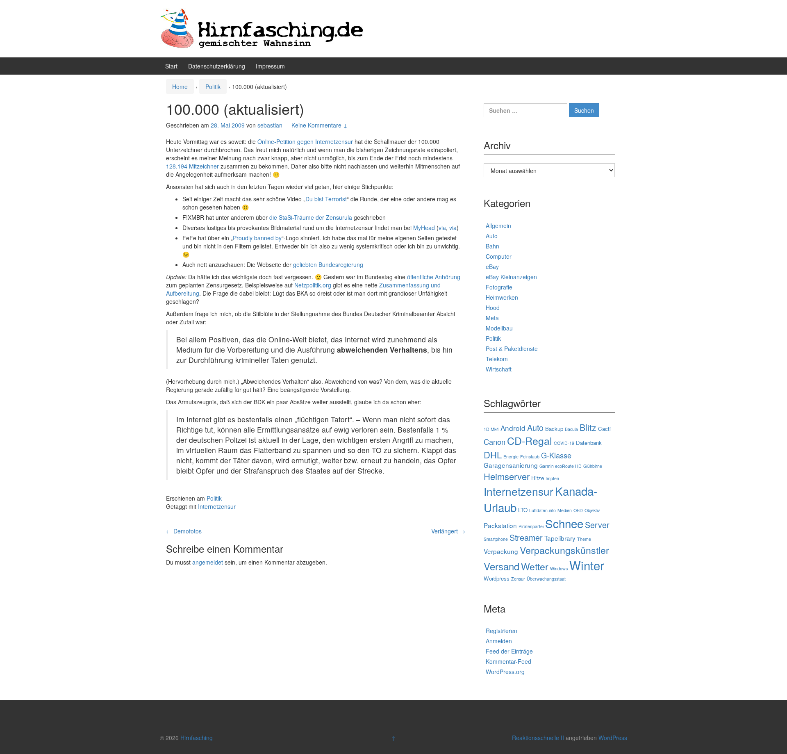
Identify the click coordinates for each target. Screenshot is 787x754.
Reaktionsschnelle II (538, 737)
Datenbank (589, 442)
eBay (492, 266)
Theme (584, 539)
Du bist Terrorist (326, 199)
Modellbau (499, 328)
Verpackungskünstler (564, 550)
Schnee (564, 523)
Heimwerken (502, 297)
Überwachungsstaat (546, 579)
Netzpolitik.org (312, 285)
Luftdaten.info (542, 510)
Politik (213, 86)
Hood (493, 307)
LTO (523, 510)
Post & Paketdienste (512, 348)
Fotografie (499, 287)
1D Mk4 (491, 429)
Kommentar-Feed (508, 661)
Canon (494, 441)
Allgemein (498, 225)
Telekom (497, 359)
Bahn (492, 246)
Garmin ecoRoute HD (560, 466)
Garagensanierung (511, 464)
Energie (511, 456)
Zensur (518, 579)
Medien (564, 510)
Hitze (537, 478)
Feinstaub (529, 456)
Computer (499, 256)
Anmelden (499, 641)
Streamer (526, 537)
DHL (493, 454)
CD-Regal (529, 440)
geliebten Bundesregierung (328, 264)
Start (171, 66)
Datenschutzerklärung (216, 66)
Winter (586, 565)
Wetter (534, 566)
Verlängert (448, 531)
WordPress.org (505, 671)
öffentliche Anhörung (433, 277)
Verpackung (501, 551)
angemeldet (207, 562)
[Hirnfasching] (262, 28)
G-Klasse (556, 455)
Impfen (552, 478)
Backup (554, 429)
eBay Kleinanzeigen (511, 277)
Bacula (571, 429)
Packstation (500, 525)
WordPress (612, 737)
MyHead (424, 227)
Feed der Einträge (509, 651)
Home (180, 86)
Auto (492, 236)
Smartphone (496, 539)
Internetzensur (217, 506)
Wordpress (497, 578)
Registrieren (501, 630)
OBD (578, 510)
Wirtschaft (499, 369)
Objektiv (592, 510)
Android (512, 428)
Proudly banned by (257, 238)
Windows (559, 568)
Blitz (588, 427)
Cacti (604, 429)
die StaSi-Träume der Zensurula (310, 217)
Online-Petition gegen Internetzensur (305, 141)
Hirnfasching (196, 737)
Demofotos (184, 531)
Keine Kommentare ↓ (319, 125)
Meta (492, 318)
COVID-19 (564, 443)
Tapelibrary (559, 537)
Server (597, 525)
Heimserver (507, 476)
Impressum (270, 66)
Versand (501, 566)
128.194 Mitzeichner (192, 166)
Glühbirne (592, 466)
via (442, 227)
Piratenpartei (531, 526)
